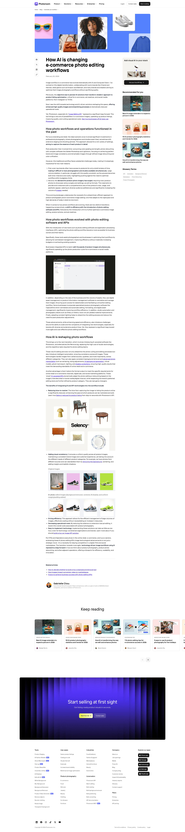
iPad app (143, 760)
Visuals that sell (65, 761)
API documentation (92, 800)
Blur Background (40, 784)
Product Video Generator (44, 794)
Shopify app (144, 774)
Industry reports (117, 780)
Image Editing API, (75, 114)
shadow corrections (83, 364)
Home (36, 9)
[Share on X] (37, 65)
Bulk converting (91, 797)
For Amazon (64, 800)
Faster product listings (67, 754)
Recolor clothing (40, 800)
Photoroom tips (130, 637)
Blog (41, 9)
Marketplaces (90, 761)
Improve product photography (105, 637)
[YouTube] (60, 822)
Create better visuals (43, 637)
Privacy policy (132, 827)
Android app (144, 764)
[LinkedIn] (37, 822)
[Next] (148, 659)
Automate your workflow (50, 9)
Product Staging (39, 754)
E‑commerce (64, 780)
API (124, 174)
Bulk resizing (90, 787)
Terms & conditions (120, 827)
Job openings (116, 757)
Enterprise (91, 4)
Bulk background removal (94, 790)
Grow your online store (73, 637)
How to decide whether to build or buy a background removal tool (72, 570)
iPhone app (144, 755)
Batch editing (90, 784)
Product (57, 4)
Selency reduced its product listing (69, 395)
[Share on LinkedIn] (37, 70)
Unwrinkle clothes (42, 771)
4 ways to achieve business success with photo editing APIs (70, 575)
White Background (40, 780)
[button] (46, 750)
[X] (55, 822)
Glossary (114, 784)
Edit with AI (39, 777)
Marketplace (126, 177)
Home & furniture (91, 764)
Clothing (63, 797)
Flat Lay (38, 764)
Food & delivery (91, 754)
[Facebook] (41, 822)
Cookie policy (141, 827)
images (58, 190)
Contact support (117, 787)
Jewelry (63, 790)
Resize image (39, 803)
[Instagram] (46, 822)
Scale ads (63, 764)
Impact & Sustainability (119, 777)
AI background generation (94, 361)
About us (115, 754)
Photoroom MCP (93, 803)
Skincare (63, 787)
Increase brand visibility (68, 767)
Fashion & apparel (91, 757)
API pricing (115, 803)
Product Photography (129, 180)
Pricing (101, 4)
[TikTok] (50, 822)
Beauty (63, 794)
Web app (144, 769)
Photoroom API (91, 780)
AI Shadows (38, 774)
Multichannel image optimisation (70, 771)
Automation (130, 174)
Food (62, 784)
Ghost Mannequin (41, 761)
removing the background (92, 462)
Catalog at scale (65, 757)
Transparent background (42, 807)
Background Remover (41, 790)
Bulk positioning (91, 794)
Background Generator (41, 787)
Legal (148, 827)
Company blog (116, 771)
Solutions (67, 4)
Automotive (89, 771)
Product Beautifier (40, 767)
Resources (79, 4)
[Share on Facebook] (37, 60)
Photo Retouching (137, 177)
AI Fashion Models (42, 757)
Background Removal (141, 174)
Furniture (63, 803)
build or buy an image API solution (66, 533)
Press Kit (115, 764)
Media (114, 761)
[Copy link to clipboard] (37, 75)
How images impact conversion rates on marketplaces (68, 572)
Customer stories (117, 774)
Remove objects (40, 797)
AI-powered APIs (57, 376)
